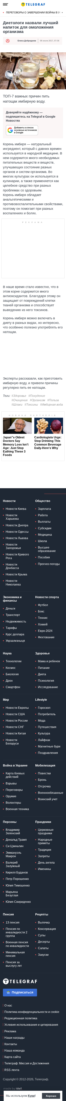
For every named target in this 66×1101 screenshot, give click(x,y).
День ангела (46, 862)
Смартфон (13, 687)
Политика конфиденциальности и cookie (31, 1011)
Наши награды (14, 1037)
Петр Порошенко (17, 878)
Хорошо (51, 1095)
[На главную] (33, 4)
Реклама (10, 1031)
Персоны (9, 821)
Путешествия (47, 727)
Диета (42, 674)
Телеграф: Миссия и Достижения (26, 1063)
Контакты (10, 1044)
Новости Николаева (13, 582)
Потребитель (47, 714)
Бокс (41, 611)
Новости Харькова (12, 517)
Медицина (45, 534)
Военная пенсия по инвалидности (17, 944)
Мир (6, 699)
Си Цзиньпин (14, 846)
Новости (9, 501)
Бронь (42, 779)
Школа (42, 541)
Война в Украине (15, 765)
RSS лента (11, 1070)
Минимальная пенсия (15, 954)
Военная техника (17, 809)
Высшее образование (47, 549)
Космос (11, 667)
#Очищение (20, 400)
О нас (8, 1005)
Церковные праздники (46, 831)
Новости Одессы (17, 531)
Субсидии (44, 528)
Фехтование (46, 637)
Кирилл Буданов (17, 872)
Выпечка (44, 922)
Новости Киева (16, 508)
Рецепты (41, 914)
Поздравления (48, 752)
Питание (44, 667)
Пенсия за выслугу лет (14, 964)
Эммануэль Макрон (13, 854)
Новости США (15, 714)
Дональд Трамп (16, 839)
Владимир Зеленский (13, 831)
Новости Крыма (16, 574)
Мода (41, 720)
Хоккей (42, 624)
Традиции (44, 849)
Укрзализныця (15, 640)
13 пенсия (12, 922)
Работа (43, 515)
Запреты (44, 856)
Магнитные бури (49, 746)
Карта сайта (12, 1056)
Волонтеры (13, 802)
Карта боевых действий (15, 775)
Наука (7, 653)
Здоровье (42, 653)
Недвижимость (16, 621)
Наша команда (14, 1050)
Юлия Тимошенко (18, 885)
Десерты (44, 941)
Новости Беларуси (12, 741)
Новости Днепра (17, 525)
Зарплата (44, 508)
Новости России (17, 720)
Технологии (13, 661)
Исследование (48, 687)
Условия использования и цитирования (31, 1024)
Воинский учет (47, 799)
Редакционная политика (20, 1018)
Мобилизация (45, 765)
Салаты (43, 948)
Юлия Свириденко (18, 901)
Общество (42, 501)
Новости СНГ (15, 727)
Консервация (47, 928)
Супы (41, 935)
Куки (31, 1095)
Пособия (44, 557)
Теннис (43, 617)
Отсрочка (44, 786)
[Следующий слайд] (62, 12)
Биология (12, 674)
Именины (44, 869)
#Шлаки (17, 404)
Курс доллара (15, 634)
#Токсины (31, 404)
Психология (46, 680)
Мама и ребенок (49, 661)
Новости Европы (17, 707)
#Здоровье (19, 395)
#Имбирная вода (51, 404)
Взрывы (11, 783)
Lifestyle (41, 699)
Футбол (43, 605)
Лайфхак (44, 740)
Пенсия (8, 914)
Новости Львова (17, 538)
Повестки (44, 773)
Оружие (11, 796)
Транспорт (13, 614)
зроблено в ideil (13, 1088)
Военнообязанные (50, 792)
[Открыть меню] (5, 4)
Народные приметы (45, 841)
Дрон (9, 680)
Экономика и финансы (12, 599)
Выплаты (44, 521)
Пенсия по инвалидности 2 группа (16, 932)
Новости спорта (47, 597)
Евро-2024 (45, 630)
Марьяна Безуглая (12, 893)
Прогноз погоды (49, 564)
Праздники (43, 821)
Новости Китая (16, 733)
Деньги (10, 608)
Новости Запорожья (13, 546)
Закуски (43, 954)
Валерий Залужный (13, 864)
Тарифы (11, 627)
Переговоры (14, 789)
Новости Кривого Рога (17, 556)
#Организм (37, 400)
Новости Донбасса (12, 566)
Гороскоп (44, 707)
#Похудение (36, 395)
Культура (44, 733)
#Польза (53, 400)
